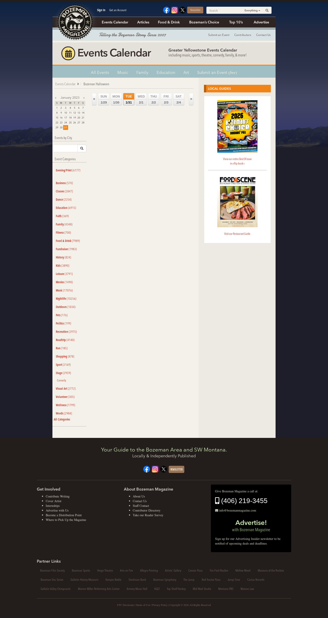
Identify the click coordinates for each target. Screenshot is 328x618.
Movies (64, 282)
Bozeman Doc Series (52, 580)
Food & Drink (169, 22)
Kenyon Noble (113, 580)
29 (57, 127)
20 (78, 117)
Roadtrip (65, 340)
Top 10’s (236, 22)
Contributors (242, 35)
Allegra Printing (149, 570)
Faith (62, 216)
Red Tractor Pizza (211, 580)
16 (61, 117)
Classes (64, 191)
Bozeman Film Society (52, 570)
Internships (53, 506)
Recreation (66, 332)
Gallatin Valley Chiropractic (56, 589)
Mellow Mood (243, 570)
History (63, 257)
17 (65, 117)
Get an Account (118, 10)
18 (70, 117)
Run (62, 348)
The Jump (189, 580)
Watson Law (247, 589)
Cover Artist (53, 501)
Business (64, 183)
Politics (63, 323)
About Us (139, 496)
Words (64, 413)
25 (70, 122)
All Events (100, 72)
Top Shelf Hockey (176, 589)
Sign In (101, 10)
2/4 (179, 99)
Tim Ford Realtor (219, 570)
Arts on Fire (126, 570)
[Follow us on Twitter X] (182, 9)
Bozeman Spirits (81, 570)
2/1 (141, 99)
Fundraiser (66, 249)
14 (83, 112)
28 (83, 122)
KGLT (157, 589)
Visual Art (66, 389)
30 (61, 127)
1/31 (129, 99)
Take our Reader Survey (148, 515)
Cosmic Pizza (195, 570)
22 (57, 122)
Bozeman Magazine (74, 22)
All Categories (62, 419)
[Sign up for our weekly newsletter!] (176, 469)
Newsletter (195, 10)
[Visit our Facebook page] (166, 9)
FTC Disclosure (125, 605)
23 (61, 122)
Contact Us (263, 35)
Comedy (61, 380)
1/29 (103, 99)
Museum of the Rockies (271, 570)
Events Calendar (115, 22)
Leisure (64, 274)
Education (166, 72)
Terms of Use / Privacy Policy (152, 605)
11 (70, 112)
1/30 (116, 99)
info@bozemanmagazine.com (237, 510)
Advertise (261, 22)
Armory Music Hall (137, 589)
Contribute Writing (58, 496)
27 (78, 122)
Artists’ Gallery (173, 570)
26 (74, 122)
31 (65, 127)
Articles (143, 22)
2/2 (153, 99)
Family (142, 72)
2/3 (166, 99)
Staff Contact (141, 506)
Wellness (65, 405)
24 (65, 122)
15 (57, 117)
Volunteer (65, 397)
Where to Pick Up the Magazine (66, 520)
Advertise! (251, 525)
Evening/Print (68, 170)
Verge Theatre (105, 570)
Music (122, 72)
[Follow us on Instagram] (174, 9)
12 (74, 112)
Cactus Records (255, 580)
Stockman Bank (137, 580)
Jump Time (234, 580)
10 (65, 112)
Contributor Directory (146, 510)
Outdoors (65, 307)
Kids (62, 266)
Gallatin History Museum (84, 580)
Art (186, 72)
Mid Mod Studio (202, 589)
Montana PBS (225, 589)
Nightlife (66, 299)
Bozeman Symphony (164, 580)
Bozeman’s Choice (204, 22)
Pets (62, 315)
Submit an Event (218, 35)
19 (74, 117)
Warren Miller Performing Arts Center (99, 589)
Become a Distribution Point (64, 515)
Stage (63, 373)
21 (83, 117)
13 (78, 112)
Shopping (65, 356)
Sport (63, 365)
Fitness (63, 233)
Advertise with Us (57, 510)
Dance (64, 200)
